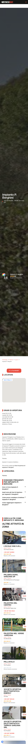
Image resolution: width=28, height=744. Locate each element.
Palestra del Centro (10, 604)
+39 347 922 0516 (9, 611)
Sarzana (9, 548)
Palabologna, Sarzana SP (11, 576)
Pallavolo (9, 662)
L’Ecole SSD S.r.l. (12, 546)
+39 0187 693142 (9, 699)
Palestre (11, 359)
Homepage (4, 359)
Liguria (16, 359)
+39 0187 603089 (9, 733)
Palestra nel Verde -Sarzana (14, 634)
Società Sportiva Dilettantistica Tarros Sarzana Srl (12, 724)
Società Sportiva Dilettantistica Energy (12, 691)
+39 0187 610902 (9, 552)
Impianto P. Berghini (16, 274)
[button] (26, 2)
